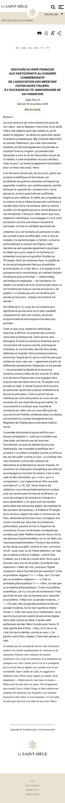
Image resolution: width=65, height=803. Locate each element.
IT (42, 48)
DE (17, 48)
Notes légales (33, 785)
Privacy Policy (33, 794)
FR (36, 48)
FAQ (32, 781)
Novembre (26, 20)
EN (24, 48)
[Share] (59, 34)
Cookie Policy (32, 790)
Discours (7, 20)
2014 (16, 20)
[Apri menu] (61, 7)
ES (30, 48)
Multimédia (32, 109)
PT (47, 48)
